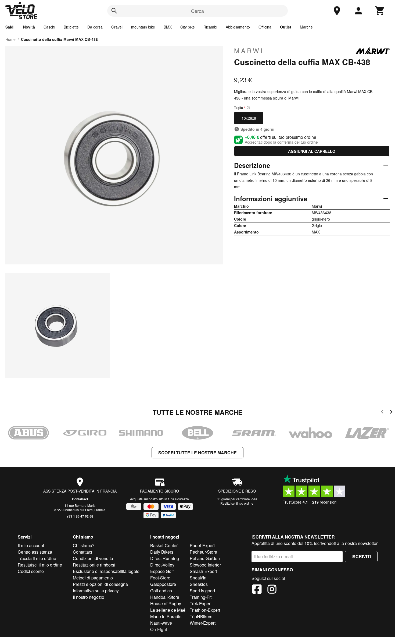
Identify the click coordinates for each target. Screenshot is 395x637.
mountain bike (143, 27)
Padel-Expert (202, 545)
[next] (391, 412)
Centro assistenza (35, 552)
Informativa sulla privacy (96, 591)
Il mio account (31, 545)
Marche (306, 27)
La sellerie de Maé (167, 610)
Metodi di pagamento (93, 578)
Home (10, 39)
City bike (187, 27)
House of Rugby (165, 603)
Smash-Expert (203, 571)
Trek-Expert (200, 603)
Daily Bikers (161, 552)
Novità (29, 27)
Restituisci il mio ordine (40, 565)
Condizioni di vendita (93, 558)
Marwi (249, 50)
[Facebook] (257, 590)
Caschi (49, 27)
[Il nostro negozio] (337, 10)
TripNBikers (201, 616)
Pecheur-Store (203, 552)
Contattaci (80, 499)
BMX (168, 27)
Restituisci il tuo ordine (236, 503)
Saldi (10, 27)
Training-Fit (200, 597)
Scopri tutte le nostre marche (197, 453)
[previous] (382, 412)
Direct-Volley (162, 565)
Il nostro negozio (88, 597)
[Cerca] (114, 11)
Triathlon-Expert (205, 610)
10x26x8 (249, 118)
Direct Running (164, 558)
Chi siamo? (84, 545)
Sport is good (202, 591)
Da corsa (95, 27)
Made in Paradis (165, 616)
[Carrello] (380, 10)
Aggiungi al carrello (311, 151)
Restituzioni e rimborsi (94, 565)
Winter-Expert (203, 623)
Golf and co (161, 591)
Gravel (117, 27)
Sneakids (199, 584)
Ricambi (210, 27)
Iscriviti (361, 556)
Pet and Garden (205, 558)
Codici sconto (31, 571)
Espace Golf (162, 571)
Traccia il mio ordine (37, 558)
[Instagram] (272, 590)
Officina (264, 27)
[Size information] (248, 107)
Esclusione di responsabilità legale (106, 571)
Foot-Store (160, 578)
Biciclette (71, 27)
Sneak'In (198, 578)
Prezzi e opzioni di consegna (100, 584)
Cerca (197, 10)
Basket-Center (164, 545)
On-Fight (158, 629)
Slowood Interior (205, 565)
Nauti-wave (161, 623)
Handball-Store (164, 597)
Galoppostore (163, 584)
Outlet (285, 27)
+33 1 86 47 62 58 (80, 516)
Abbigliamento (238, 27)
